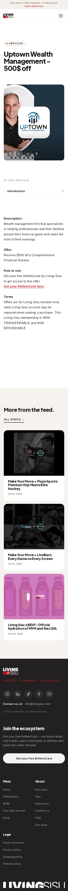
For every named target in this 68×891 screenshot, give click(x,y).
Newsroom (42, 803)
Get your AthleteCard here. (24, 286)
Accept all (22, 871)
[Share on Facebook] (28, 153)
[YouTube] (49, 694)
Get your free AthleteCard (34, 758)
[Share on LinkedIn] (19, 153)
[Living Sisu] (8, 15)
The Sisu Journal (14, 810)
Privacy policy (12, 849)
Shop (6, 817)
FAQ (38, 817)
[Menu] (61, 16)
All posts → (14, 419)
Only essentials (25, 881)
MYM (6, 803)
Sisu (38, 796)
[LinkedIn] (18, 694)
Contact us (42, 810)
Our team (41, 824)
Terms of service (14, 842)
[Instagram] (7, 694)
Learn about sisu (34, 6)
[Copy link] (10, 153)
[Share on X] (36, 153)
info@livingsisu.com (38, 703)
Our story (41, 789)
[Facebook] (39, 694)
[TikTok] (28, 694)
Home (7, 789)
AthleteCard (11, 796)
